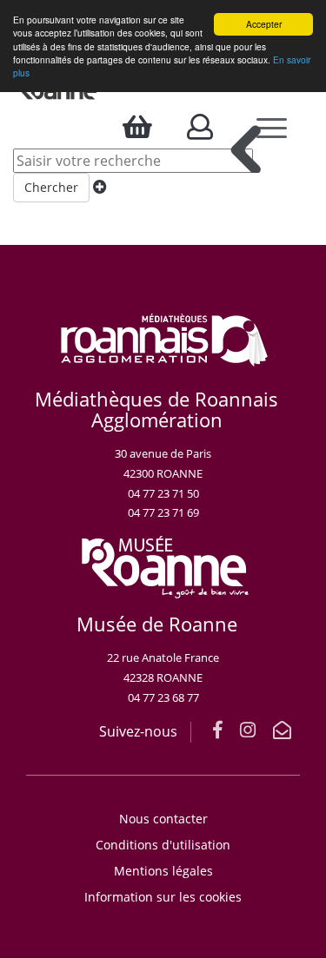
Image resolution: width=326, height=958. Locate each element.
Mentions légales (163, 870)
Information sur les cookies (163, 897)
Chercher (51, 187)
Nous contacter (163, 818)
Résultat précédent (245, 149)
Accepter (264, 23)
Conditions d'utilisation (163, 844)
